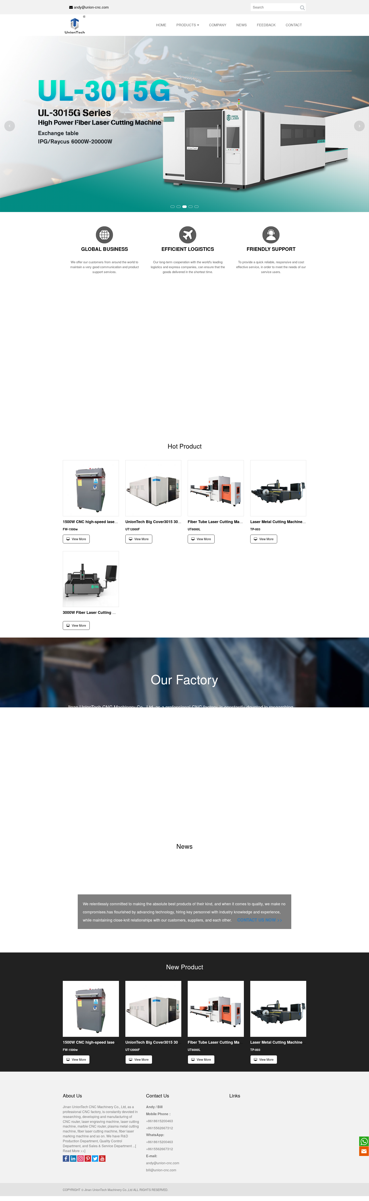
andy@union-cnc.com (91, 7)
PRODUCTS (186, 24)
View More (79, 539)
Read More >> (73, 1150)
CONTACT (294, 24)
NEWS (241, 24)
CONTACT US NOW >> (259, 920)
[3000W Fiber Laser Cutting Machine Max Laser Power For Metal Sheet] (91, 579)
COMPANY (217, 24)
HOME (161, 24)
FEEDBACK (266, 24)
